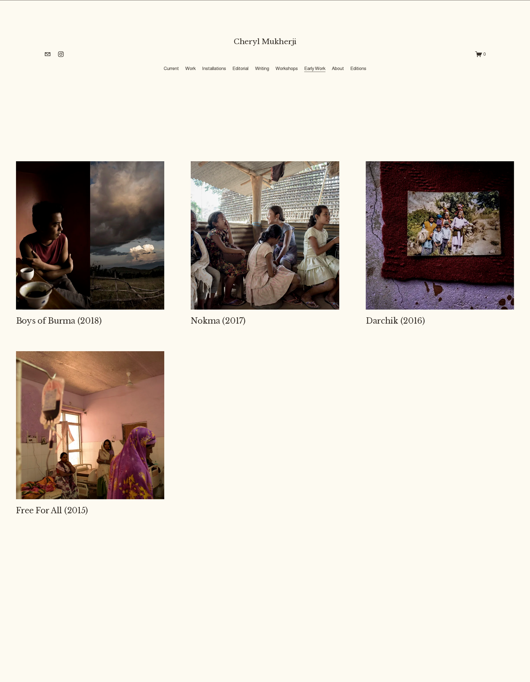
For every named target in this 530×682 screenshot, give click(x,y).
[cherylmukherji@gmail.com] (47, 54)
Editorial (240, 68)
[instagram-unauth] (60, 54)
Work (190, 68)
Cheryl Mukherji (265, 41)
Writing (262, 68)
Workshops (286, 68)
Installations (214, 68)
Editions (358, 68)
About (338, 68)
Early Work (314, 68)
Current (171, 68)
